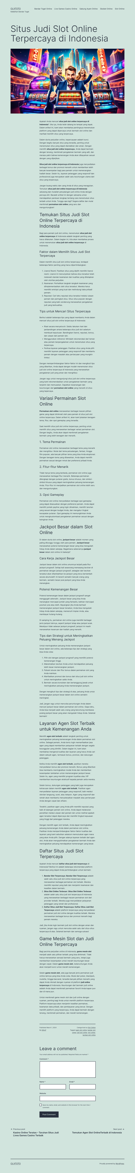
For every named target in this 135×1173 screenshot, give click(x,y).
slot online (91, 1032)
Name (42, 1082)
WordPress (120, 1164)
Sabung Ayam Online (89, 9)
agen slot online (81, 1030)
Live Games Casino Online (65, 9)
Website (42, 1093)
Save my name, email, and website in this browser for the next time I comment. (66, 1106)
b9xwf (44, 1030)
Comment (44, 1059)
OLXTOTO (16, 8)
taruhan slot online (89, 1035)
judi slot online (82, 1032)
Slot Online (119, 9)
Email (72, 1082)
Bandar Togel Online (43, 9)
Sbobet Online (106, 9)
